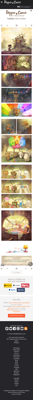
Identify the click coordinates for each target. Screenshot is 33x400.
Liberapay (16, 378)
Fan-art (16, 353)
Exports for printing (16, 310)
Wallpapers (16, 374)
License (16, 365)
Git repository (16, 311)
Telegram (16, 342)
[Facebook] (15, 329)
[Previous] (7, 25)
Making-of (16, 371)
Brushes (16, 373)
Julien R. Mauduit (20, 18)
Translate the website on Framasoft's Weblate (16, 390)
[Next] (26, 25)
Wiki (16, 369)
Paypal (16, 383)
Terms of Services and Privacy (16, 392)
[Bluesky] (11, 329)
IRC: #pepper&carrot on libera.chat (16, 339)
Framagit (16, 367)
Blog (16, 362)
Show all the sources (16, 315)
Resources (16, 357)
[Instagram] (18, 329)
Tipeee (17, 381)
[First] (2, 25)
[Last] (31, 25)
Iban (16, 385)
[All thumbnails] (16, 25)
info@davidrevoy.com (19, 333)
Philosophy (16, 355)
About (16, 364)
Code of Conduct (16, 394)
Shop (16, 360)
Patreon (16, 380)
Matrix (16, 341)
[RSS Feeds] (26, 329)
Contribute (16, 358)
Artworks (16, 351)
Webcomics (16, 350)
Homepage (16, 348)
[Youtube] (22, 329)
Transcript (17, 272)
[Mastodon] (7, 329)
